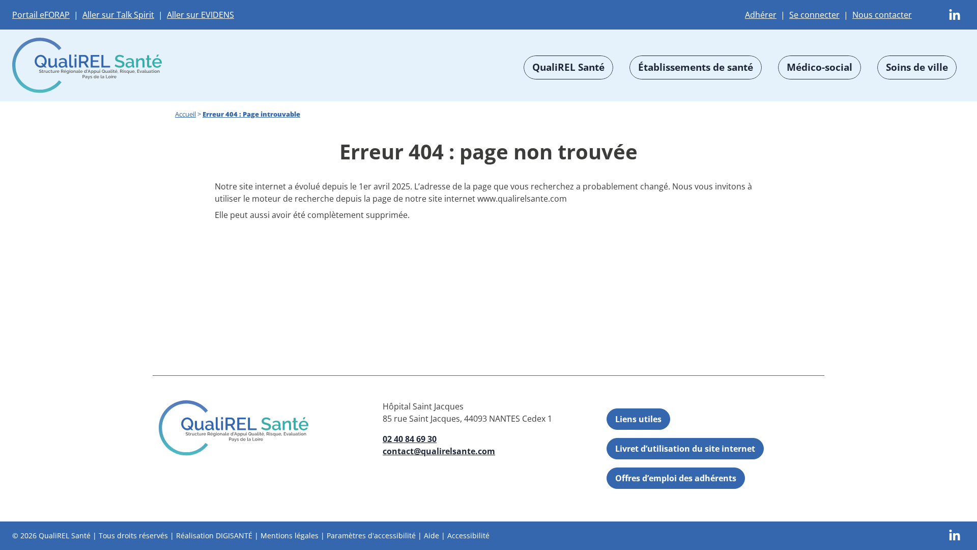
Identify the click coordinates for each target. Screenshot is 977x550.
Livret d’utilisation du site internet (685, 448)
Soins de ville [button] (917, 67)
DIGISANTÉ (234, 535)
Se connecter (814, 14)
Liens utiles (638, 419)
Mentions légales (290, 535)
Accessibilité (468, 535)
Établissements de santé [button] (695, 67)
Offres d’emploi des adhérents (675, 478)
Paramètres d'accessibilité (371, 535)
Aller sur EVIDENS (200, 14)
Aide (431, 535)
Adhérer (761, 14)
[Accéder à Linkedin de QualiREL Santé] (955, 14)
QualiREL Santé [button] (568, 67)
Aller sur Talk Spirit (118, 14)
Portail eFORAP (41, 14)
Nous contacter (882, 14)
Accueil (185, 114)
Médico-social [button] (819, 67)
